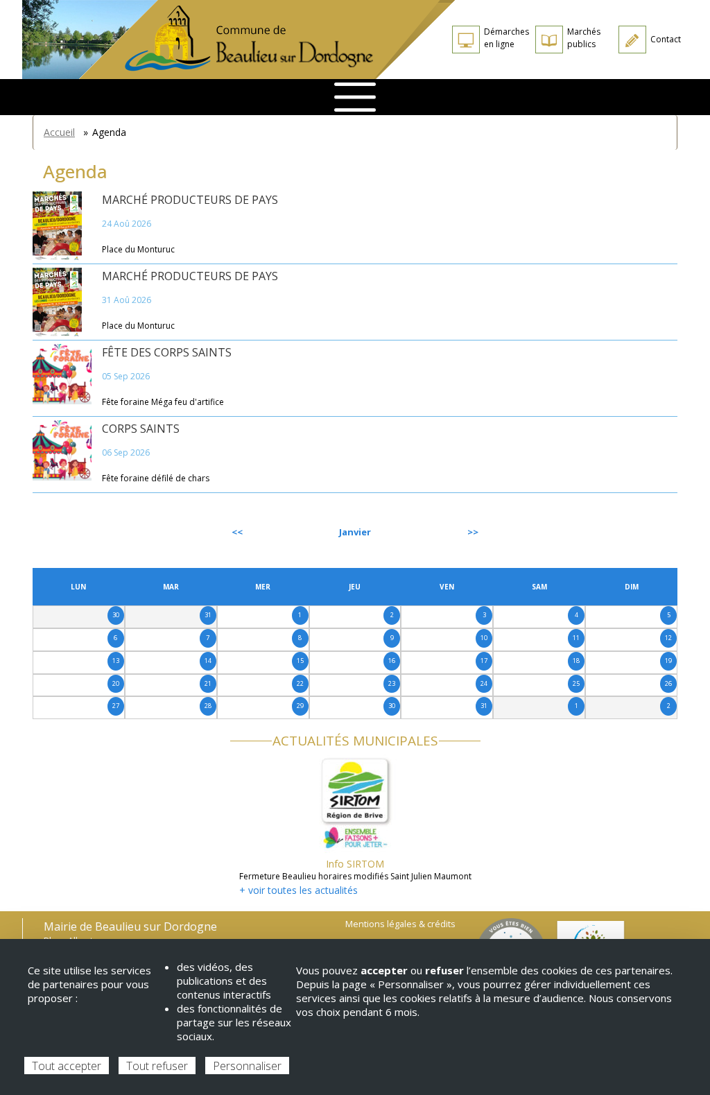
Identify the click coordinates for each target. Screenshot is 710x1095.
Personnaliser (247, 1066)
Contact (665, 39)
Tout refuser (157, 1066)
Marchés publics (583, 38)
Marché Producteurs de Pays (190, 199)
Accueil (59, 132)
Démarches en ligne (506, 38)
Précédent (70, 532)
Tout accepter (66, 1066)
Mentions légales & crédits (400, 924)
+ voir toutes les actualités (298, 890)
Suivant (645, 532)
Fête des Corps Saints (167, 352)
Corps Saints (141, 428)
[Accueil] (267, 39)
